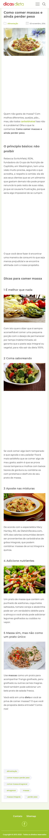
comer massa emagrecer (17, 784)
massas (26, 790)
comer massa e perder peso (18, 778)
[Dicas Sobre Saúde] (13, 4)
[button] (44, 4)
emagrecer (11, 790)
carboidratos (28, 121)
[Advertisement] (24, 84)
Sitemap (31, 816)
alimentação (12, 771)
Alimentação (12, 24)
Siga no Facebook (24, 824)
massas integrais (13, 797)
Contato (17, 816)
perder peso (32, 797)
